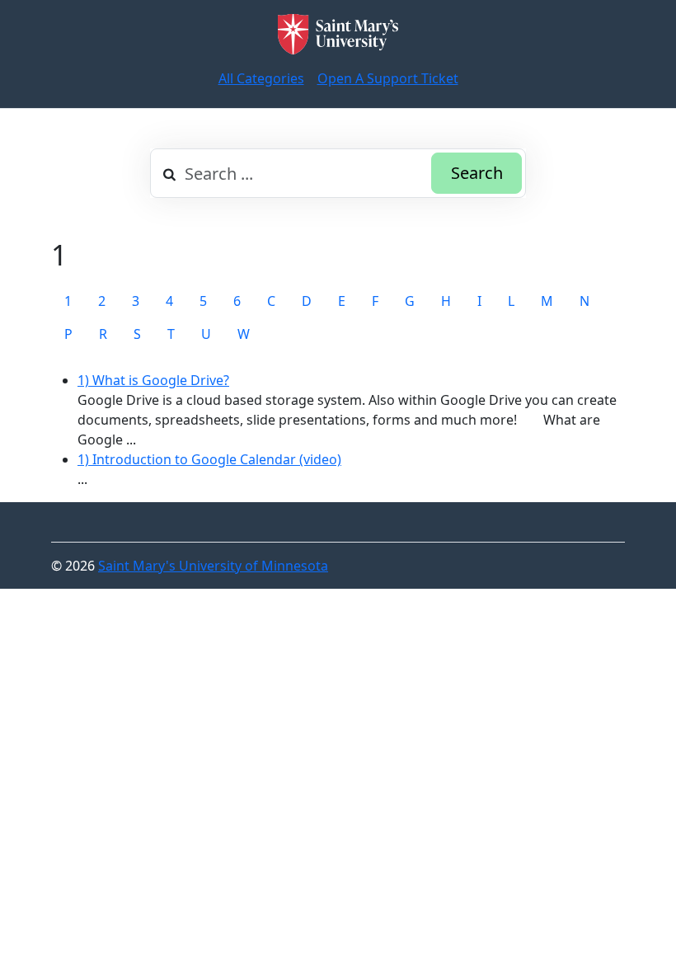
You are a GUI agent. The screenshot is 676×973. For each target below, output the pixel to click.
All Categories (261, 78)
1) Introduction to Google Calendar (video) (209, 459)
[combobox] (338, 173)
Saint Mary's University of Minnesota (213, 566)
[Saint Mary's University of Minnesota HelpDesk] (338, 34)
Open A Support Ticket (387, 78)
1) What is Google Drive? (153, 380)
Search (477, 173)
